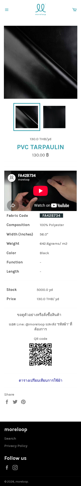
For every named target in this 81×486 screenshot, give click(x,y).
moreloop (22, 481)
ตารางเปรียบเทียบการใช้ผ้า (40, 380)
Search (10, 438)
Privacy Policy (15, 445)
